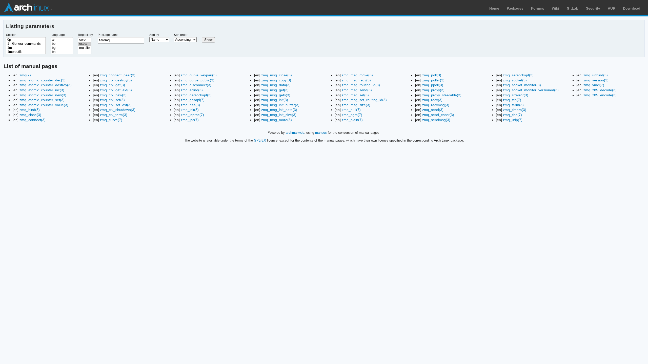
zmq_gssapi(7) (193, 100)
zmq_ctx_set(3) (112, 100)
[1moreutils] (26, 52)
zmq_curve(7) (111, 120)
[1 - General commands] (26, 44)
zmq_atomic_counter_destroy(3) (45, 85)
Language (58, 35)
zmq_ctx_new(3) (113, 95)
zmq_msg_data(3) (276, 85)
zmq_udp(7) (512, 120)
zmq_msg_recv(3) (356, 80)
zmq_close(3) (30, 115)
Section (11, 35)
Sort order (181, 35)
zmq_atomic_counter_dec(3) (42, 80)
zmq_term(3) (513, 105)
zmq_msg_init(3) (274, 100)
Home (494, 8)
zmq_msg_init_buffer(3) (280, 105)
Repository (85, 35)
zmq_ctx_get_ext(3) (116, 90)
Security (593, 8)
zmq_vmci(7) (593, 85)
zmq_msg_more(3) (276, 120)
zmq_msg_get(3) (275, 90)
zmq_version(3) (596, 80)
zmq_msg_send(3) (357, 90)
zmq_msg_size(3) (356, 105)
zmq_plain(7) (352, 120)
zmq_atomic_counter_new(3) (42, 95)
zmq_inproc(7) (192, 115)
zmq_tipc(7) (512, 115)
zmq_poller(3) (433, 80)
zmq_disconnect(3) (196, 85)
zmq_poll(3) (431, 75)
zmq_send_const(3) (438, 115)
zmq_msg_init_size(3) (278, 115)
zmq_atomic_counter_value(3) (43, 105)
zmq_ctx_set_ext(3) (116, 105)
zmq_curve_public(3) (197, 80)
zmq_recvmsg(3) (435, 105)
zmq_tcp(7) (512, 100)
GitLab (572, 8)
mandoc (321, 132)
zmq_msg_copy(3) (276, 80)
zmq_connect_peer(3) (117, 75)
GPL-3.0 (260, 140)
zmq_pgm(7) (352, 115)
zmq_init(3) (190, 110)
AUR (611, 8)
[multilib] (84, 48)
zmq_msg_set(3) (355, 95)
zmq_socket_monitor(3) (522, 85)
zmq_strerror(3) (515, 95)
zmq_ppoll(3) (432, 85)
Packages (515, 8)
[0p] (26, 40)
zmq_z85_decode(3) (600, 90)
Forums (537, 8)
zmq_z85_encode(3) (600, 95)
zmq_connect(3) (32, 120)
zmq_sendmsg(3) (436, 120)
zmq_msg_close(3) (276, 75)
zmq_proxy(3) (433, 90)
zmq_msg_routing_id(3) (361, 85)
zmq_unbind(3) (595, 75)
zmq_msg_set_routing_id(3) (364, 100)
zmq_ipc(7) (190, 120)
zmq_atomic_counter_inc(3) (41, 90)
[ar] (62, 40)
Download (631, 8)
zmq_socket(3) (515, 80)
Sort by (154, 35)
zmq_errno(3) (192, 90)
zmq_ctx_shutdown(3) (117, 110)
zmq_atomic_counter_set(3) (42, 100)
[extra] (84, 44)
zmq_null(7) (351, 110)
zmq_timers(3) (514, 110)
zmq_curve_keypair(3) (199, 75)
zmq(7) (25, 75)
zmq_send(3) (432, 110)
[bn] (62, 52)
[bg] (62, 48)
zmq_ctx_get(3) (112, 85)
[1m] (26, 48)
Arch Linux (28, 8)
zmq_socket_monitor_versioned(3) (531, 90)
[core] (84, 40)
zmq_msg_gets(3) (275, 95)
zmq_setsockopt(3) (518, 75)
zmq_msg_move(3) (357, 75)
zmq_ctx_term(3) (113, 115)
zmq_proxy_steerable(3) (441, 95)
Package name (108, 35)
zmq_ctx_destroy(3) (116, 80)
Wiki (555, 8)
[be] (62, 44)
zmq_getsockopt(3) (196, 95)
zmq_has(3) (190, 105)
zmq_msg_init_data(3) (279, 110)
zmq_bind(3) (29, 110)
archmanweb (295, 132)
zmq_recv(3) (432, 100)
